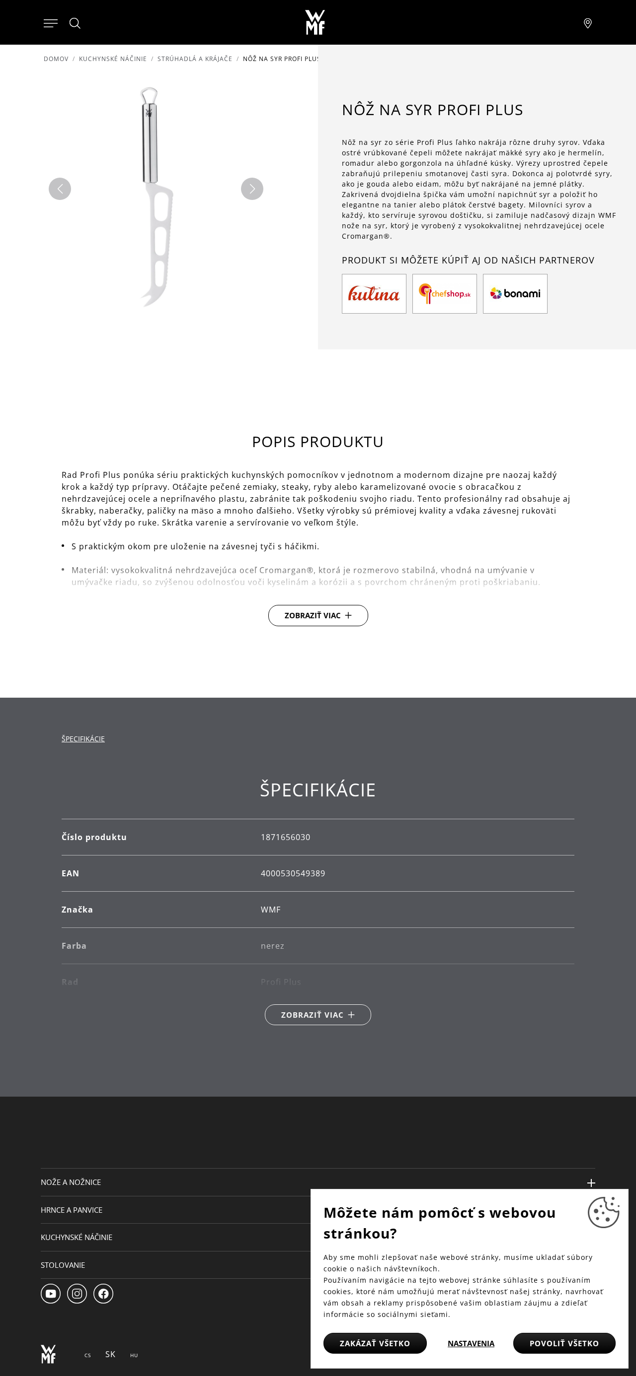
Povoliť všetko (564, 1343)
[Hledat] (75, 23)
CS (87, 1355)
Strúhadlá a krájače (195, 59)
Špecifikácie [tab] (83, 738)
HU (134, 1355)
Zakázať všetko (375, 1343)
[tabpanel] (318, 902)
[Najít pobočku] (587, 22)
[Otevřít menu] (51, 22)
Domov (56, 59)
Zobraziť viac (313, 615)
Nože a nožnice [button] (71, 1182)
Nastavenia (471, 1343)
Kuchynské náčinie (113, 59)
